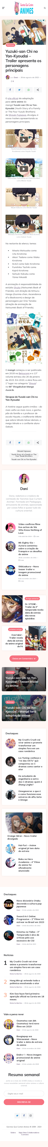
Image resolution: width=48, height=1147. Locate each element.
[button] (24, 139)
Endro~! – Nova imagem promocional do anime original (29, 1057)
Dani (16, 77)
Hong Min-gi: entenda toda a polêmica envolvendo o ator (25, 982)
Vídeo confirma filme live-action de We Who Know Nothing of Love (30, 528)
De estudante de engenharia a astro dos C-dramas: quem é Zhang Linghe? (30, 780)
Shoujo (32, 383)
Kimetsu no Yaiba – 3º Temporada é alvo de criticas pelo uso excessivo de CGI (28, 936)
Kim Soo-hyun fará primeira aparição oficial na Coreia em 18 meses (27, 996)
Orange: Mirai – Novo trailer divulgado (22, 837)
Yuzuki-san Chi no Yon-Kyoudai (24, 459)
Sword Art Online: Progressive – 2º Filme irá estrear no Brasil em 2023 (30, 919)
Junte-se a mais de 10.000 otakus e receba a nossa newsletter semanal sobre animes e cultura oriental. (24, 1083)
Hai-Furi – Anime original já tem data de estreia (28, 848)
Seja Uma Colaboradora (29, 1132)
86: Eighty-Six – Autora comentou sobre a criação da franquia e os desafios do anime (30, 548)
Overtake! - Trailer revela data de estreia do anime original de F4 (14, 640)
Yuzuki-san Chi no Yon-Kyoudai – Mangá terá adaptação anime (21, 711)
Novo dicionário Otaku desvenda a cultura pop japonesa (29, 903)
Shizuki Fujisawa (17, 115)
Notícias (10, 45)
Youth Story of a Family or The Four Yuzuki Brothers (24, 455)
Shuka (17, 287)
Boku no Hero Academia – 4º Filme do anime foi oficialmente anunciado (29, 865)
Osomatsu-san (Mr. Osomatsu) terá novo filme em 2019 (28, 1023)
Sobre (13, 1132)
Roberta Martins (16, 974)
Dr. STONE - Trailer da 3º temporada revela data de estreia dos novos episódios (34, 611)
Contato (25, 1134)
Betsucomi (24, 373)
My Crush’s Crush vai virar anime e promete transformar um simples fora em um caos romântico (30, 745)
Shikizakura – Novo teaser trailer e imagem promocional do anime (29, 571)
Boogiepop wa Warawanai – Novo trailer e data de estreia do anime (29, 1040)
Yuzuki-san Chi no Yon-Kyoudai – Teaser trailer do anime (22, 681)
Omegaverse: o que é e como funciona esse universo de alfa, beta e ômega (29, 795)
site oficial (13, 98)
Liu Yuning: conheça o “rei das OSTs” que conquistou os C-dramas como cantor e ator (30, 763)
